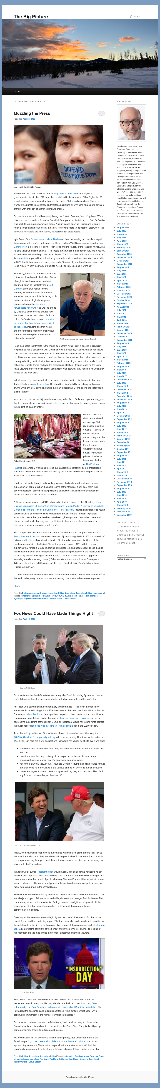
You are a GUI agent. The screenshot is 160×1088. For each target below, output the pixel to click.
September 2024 (124, 303)
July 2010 (121, 491)
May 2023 (121, 353)
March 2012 (122, 432)
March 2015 (122, 386)
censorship (34, 593)
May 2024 (121, 316)
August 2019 (123, 366)
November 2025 (124, 257)
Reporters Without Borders (36, 598)
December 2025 (124, 253)
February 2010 (123, 508)
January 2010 (123, 511)
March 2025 (122, 283)
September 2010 (124, 485)
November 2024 (124, 296)
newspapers (98, 593)
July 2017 (121, 372)
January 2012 (123, 438)
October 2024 (123, 300)
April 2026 (122, 240)
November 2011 (124, 445)
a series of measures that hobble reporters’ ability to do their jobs (35, 322)
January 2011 (123, 475)
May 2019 (121, 369)
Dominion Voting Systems (86, 1056)
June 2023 (122, 349)
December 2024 (124, 293)
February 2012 (123, 435)
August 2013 (123, 402)
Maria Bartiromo (35, 714)
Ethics (61, 593)
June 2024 (122, 313)
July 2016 (121, 382)
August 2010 (123, 488)
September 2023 (124, 339)
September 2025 (124, 263)
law (70, 1059)
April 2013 (122, 412)
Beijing (25, 593)
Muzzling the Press (32, 113)
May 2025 (121, 277)
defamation (69, 1056)
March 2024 (122, 323)
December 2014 (124, 389)
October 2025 (123, 260)
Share (17, 585)
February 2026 (123, 247)
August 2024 (123, 306)
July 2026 (121, 230)
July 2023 (121, 346)
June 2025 (122, 273)
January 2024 (123, 329)
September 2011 (124, 452)
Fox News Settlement (59, 1059)
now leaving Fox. (41, 383)
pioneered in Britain (67, 193)
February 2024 (123, 326)
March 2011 (122, 472)
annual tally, (23, 258)
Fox (69, 595)
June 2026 (122, 234)
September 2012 (124, 419)
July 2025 (121, 270)
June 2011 (122, 462)
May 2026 (121, 237)
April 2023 (122, 356)
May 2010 (121, 498)
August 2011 (123, 455)
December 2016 (124, 379)
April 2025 (122, 280)
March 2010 (122, 505)
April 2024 (122, 320)
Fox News (76, 595)
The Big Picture (31, 16)
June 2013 (122, 409)
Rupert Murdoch (45, 871)
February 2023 (123, 362)
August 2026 (123, 227)
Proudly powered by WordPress (80, 1077)
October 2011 (123, 448)
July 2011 (121, 458)
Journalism (70, 593)
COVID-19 (62, 595)
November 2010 (124, 481)
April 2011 (122, 468)
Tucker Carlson (55, 598)
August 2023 (123, 343)
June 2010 (122, 495)
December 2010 (124, 478)
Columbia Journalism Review (46, 239)
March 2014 (122, 392)
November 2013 (124, 399)
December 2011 (124, 442)
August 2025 (123, 267)
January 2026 (123, 250)
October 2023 (123, 336)
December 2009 (124, 514)
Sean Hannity (94, 1059)
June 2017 (122, 376)
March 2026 (122, 244)
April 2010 (122, 501)
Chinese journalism (48, 593)
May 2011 (121, 465)
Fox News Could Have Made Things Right (53, 613)
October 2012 (123, 415)
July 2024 (121, 310)
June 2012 (122, 429)
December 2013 (124, 396)
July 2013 (121, 405)
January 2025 (123, 290)
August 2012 (123, 422)
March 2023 (122, 359)
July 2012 (121, 425)
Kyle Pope (18, 598)
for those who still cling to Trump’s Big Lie (52, 725)
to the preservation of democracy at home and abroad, (59, 1041)
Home (17, 91)
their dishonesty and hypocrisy (75, 718)
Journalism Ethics (84, 593)
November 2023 (124, 333)
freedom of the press (91, 595)
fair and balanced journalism (26, 1059)
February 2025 (123, 287)
